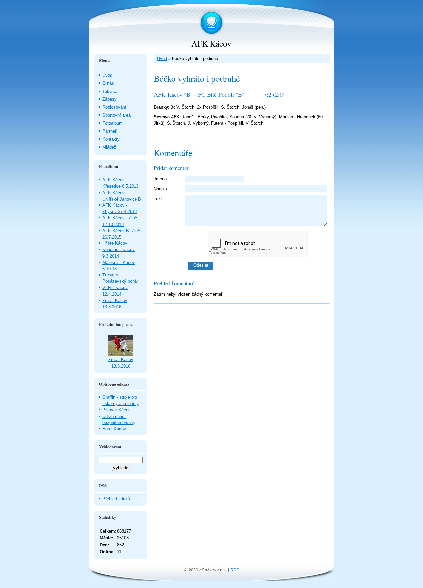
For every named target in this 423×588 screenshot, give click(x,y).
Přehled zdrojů (116, 498)
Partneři (109, 131)
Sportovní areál (117, 115)
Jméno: (161, 178)
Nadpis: (161, 188)
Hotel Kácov (114, 428)
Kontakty (111, 139)
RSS (234, 570)
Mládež (109, 147)
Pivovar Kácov (116, 409)
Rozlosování (114, 107)
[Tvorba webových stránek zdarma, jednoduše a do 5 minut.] (225, 570)
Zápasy (109, 99)
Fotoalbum (112, 123)
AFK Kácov (211, 43)
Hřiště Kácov (114, 243)
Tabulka (109, 91)
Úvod (162, 58)
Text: (158, 198)
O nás (108, 83)
